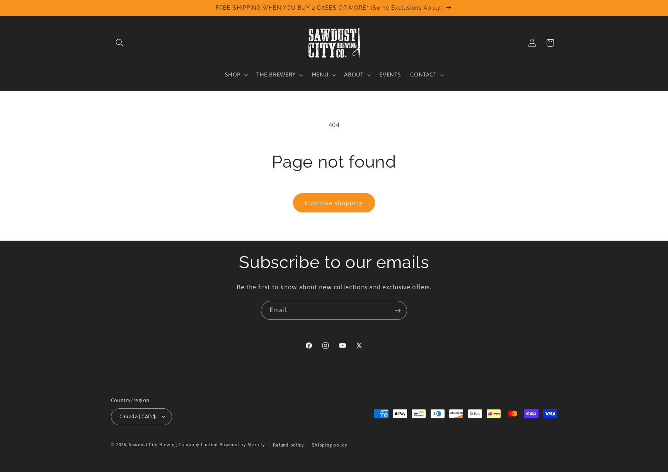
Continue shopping (334, 202)
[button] (120, 43)
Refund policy (288, 444)
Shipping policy (329, 444)
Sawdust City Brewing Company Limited (173, 444)
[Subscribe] (398, 310)
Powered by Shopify (242, 444)
